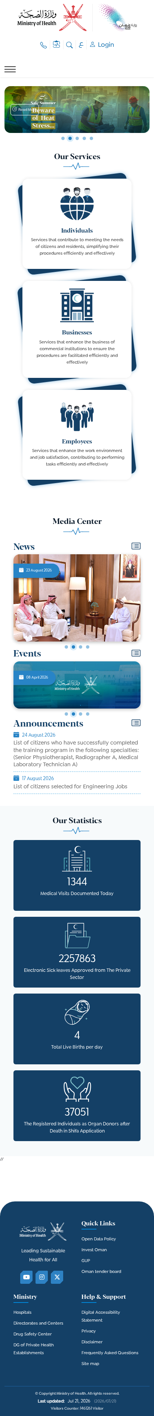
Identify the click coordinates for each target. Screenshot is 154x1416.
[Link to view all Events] (136, 654)
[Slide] (63, 138)
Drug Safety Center (32, 1334)
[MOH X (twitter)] (57, 1277)
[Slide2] (73, 647)
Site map (90, 1364)
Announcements (48, 723)
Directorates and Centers (38, 1324)
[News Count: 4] (87, 714)
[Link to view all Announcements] (136, 724)
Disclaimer (91, 1342)
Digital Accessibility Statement (100, 1317)
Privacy (88, 1331)
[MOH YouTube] (26, 1277)
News (24, 546)
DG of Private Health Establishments (33, 1349)
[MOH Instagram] (42, 1277)
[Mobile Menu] (10, 69)
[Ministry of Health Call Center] (43, 44)
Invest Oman (94, 1250)
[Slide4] (87, 647)
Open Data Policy (98, 1239)
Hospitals (22, 1313)
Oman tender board (101, 1272)
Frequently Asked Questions (109, 1353)
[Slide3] (80, 647)
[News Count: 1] (66, 714)
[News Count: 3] (80, 714)
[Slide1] (66, 647)
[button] (24, 109)
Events (27, 653)
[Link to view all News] (136, 547)
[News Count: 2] (73, 714)
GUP (85, 1261)
